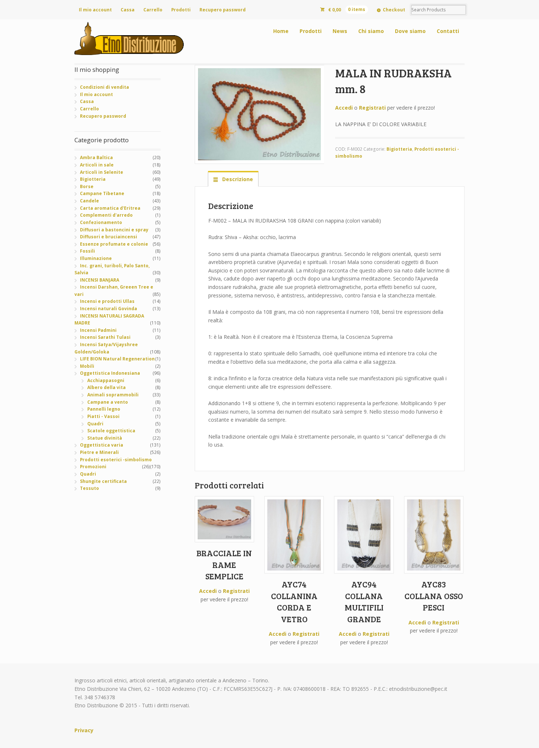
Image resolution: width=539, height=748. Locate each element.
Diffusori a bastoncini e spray (114, 230)
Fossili (87, 251)
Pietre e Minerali (99, 452)
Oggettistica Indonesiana (110, 373)
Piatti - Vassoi (103, 416)
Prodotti (181, 10)
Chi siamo (371, 30)
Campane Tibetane (102, 193)
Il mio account (95, 10)
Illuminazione (96, 258)
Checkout (394, 10)
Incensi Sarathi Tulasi (105, 337)
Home (281, 30)
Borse (87, 186)
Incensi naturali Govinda (108, 308)
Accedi (344, 107)
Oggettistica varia (101, 445)
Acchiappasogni (105, 380)
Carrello (152, 10)
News (340, 30)
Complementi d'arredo (106, 215)
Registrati (372, 107)
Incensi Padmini (98, 330)
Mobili (87, 366)
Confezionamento (101, 222)
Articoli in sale (97, 165)
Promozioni (93, 466)
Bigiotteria (399, 149)
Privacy (84, 730)
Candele (89, 201)
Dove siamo (410, 30)
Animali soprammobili (113, 395)
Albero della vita (106, 387)
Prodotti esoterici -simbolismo (116, 459)
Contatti (448, 30)
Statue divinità (104, 438)
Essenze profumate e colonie (114, 244)
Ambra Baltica (96, 157)
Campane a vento (107, 402)
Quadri (95, 424)
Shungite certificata (103, 481)
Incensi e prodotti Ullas (107, 301)
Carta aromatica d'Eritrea (110, 208)
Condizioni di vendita (104, 87)
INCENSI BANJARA (99, 280)
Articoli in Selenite (101, 172)
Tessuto (89, 488)
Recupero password (222, 10)
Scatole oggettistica (111, 431)
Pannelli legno (103, 409)
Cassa (128, 10)
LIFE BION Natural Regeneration (117, 359)
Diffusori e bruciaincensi (108, 237)
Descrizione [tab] (237, 179)
